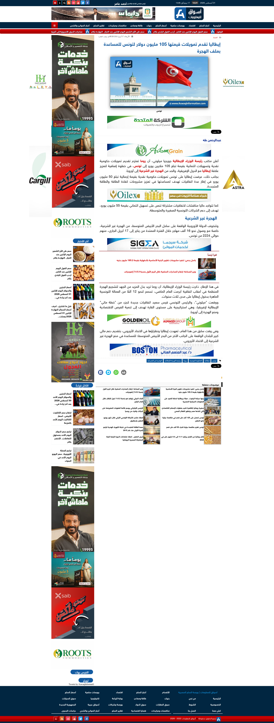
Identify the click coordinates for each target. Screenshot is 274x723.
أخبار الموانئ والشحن (79, 25)
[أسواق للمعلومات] (72, 223)
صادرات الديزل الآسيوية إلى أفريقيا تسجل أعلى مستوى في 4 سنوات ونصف (67, 31)
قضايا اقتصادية (138, 710)
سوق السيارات (69, 698)
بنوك (149, 25)
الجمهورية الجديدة (67, 704)
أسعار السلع (161, 25)
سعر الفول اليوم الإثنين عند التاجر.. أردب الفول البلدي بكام (201, 31)
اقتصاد (192, 25)
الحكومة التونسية (196, 361)
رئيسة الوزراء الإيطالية (188, 160)
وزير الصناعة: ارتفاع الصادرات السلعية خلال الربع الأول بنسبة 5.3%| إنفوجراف (160, 271)
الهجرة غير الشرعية (151, 170)
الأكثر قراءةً (82, 385)
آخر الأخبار (82, 241)
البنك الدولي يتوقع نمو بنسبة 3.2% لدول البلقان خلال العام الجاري (123, 400)
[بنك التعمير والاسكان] (72, 78)
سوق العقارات (163, 704)
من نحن (192, 698)
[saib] (72, 182)
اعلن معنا (216, 710)
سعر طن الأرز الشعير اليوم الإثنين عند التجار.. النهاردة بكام (139, 31)
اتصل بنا (192, 710)
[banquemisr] (72, 138)
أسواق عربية (93, 704)
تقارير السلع (98, 25)
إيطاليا (206, 170)
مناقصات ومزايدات (117, 25)
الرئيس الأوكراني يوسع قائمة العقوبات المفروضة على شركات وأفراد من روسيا (122, 409)
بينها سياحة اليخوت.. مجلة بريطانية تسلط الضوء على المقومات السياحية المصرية (184, 400)
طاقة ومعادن (136, 25)
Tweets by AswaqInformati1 (81, 684)
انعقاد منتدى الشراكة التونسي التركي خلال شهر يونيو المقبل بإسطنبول (123, 419)
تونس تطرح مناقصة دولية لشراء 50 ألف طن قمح (185, 427)
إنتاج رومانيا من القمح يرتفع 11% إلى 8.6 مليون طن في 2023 (182, 438)
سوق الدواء (140, 704)
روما (143, 160)
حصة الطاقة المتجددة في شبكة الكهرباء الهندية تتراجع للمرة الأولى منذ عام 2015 (123, 428)
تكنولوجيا (95, 698)
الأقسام (166, 692)
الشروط (192, 704)
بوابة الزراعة (117, 698)
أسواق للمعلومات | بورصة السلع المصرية (197, 692)
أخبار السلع (204, 25)
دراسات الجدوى (69, 710)
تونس (137, 165)
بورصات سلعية (178, 25)
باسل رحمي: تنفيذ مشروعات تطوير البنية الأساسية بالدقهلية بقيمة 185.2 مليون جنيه (156, 260)
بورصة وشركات (115, 704)
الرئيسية (217, 25)
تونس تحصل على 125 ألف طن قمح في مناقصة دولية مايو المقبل (183, 419)
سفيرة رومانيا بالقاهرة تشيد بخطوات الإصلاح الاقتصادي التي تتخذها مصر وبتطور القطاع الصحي (183, 409)
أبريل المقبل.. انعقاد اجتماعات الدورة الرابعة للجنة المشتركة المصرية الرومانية (124, 438)
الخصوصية (215, 704)
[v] (162, 351)
